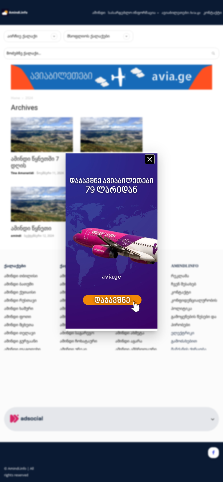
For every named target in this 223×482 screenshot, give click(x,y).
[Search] (213, 53)
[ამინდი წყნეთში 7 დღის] (42, 134)
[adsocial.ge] (27, 428)
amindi (16, 236)
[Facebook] (213, 452)
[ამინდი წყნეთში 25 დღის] (111, 134)
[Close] (150, 159)
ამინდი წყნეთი (31, 228)
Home (15, 98)
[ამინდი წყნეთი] (42, 204)
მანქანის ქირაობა (188, 349)
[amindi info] (14, 12)
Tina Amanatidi (22, 173)
